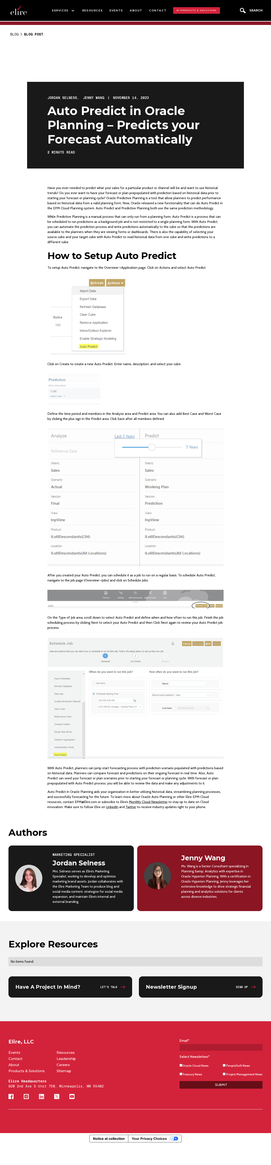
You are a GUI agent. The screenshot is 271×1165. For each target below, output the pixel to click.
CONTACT (157, 10)
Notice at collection (109, 1138)
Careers (63, 1065)
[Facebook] (11, 1096)
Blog (14, 34)
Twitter (131, 807)
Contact (15, 1059)
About (13, 1065)
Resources (66, 1053)
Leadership (66, 1059)
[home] (18, 10)
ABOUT (136, 10)
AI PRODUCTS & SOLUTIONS (197, 10)
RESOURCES (92, 10)
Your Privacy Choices (149, 1138)
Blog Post (33, 34)
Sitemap (64, 1071)
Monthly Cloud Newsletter (148, 802)
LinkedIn (112, 807)
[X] (56, 1096)
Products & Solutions (26, 1071)
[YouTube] (72, 1096)
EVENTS (116, 10)
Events (14, 1053)
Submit (221, 1085)
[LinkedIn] (41, 1096)
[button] (63, 10)
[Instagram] (26, 1096)
